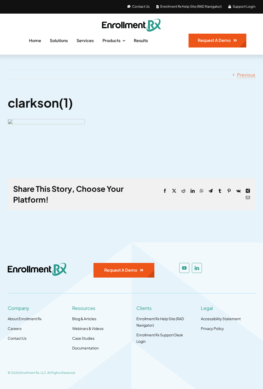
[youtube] (184, 268)
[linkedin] (197, 268)
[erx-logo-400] (131, 21)
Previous (246, 75)
